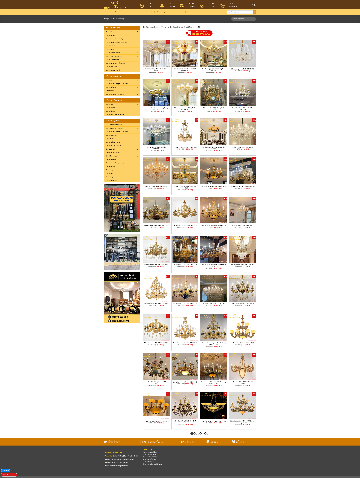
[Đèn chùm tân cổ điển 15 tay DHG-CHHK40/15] (213, 92)
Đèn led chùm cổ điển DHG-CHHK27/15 (156, 225)
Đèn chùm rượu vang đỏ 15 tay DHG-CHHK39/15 (185, 69)
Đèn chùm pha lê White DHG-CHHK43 (242, 147)
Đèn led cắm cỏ (111, 46)
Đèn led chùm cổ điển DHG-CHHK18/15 (156, 264)
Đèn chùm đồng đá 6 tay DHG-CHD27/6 (214, 421)
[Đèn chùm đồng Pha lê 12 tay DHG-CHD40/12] (156, 53)
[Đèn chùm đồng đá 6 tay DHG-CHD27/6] (213, 405)
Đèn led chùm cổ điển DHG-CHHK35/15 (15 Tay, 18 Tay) (214, 265)
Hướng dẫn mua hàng (150, 452)
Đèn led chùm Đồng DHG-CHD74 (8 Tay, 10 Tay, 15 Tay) (214, 343)
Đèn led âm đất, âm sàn (113, 53)
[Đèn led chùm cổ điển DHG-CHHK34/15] (185, 366)
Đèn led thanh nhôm (112, 180)
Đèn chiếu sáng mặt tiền (113, 70)
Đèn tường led (110, 149)
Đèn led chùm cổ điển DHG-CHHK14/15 (185, 343)
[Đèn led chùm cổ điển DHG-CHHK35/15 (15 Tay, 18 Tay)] (213, 249)
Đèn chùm (109, 80)
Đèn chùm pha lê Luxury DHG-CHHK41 (242, 225)
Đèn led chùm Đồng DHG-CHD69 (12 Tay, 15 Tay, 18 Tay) (213, 383)
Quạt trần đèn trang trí (113, 152)
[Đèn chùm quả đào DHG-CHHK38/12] (242, 53)
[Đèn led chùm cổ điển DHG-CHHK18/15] (156, 249)
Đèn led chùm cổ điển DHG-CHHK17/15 (185, 225)
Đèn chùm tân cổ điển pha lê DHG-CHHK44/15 (156, 148)
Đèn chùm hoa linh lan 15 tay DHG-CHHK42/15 (185, 109)
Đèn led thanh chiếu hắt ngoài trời (116, 42)
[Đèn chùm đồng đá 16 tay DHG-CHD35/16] (213, 171)
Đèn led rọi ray (110, 166)
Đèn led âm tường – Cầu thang (115, 63)
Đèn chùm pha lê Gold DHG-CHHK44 (156, 186)
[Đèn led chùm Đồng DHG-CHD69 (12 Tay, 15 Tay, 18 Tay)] (213, 366)
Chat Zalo (6, 471)
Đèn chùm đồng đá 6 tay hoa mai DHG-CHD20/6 (214, 148)
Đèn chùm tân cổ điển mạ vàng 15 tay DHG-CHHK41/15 (156, 109)
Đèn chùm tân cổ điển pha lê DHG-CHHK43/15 (242, 109)
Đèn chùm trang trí (111, 156)
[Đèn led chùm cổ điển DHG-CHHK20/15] (242, 288)
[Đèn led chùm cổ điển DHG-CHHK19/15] (185, 288)
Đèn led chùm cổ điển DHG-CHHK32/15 (185, 264)
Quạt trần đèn (167, 12)
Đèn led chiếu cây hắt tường (114, 39)
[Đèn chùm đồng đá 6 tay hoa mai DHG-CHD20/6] (213, 131)
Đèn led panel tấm (111, 135)
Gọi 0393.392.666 (9, 475)
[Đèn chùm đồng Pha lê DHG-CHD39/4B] (185, 131)
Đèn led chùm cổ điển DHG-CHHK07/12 (243, 343)
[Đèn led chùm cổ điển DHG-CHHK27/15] (156, 210)
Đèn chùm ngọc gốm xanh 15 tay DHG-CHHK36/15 (214, 69)
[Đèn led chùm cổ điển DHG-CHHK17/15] (185, 210)
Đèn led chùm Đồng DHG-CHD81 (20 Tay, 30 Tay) (185, 422)
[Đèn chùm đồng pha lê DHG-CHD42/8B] (242, 249)
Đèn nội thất (154, 12)
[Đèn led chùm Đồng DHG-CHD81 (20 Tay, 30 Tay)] (185, 405)
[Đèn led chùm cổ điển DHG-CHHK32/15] (185, 249)
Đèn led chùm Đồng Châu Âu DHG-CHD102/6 (156, 383)
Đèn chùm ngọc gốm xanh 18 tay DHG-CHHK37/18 (185, 187)
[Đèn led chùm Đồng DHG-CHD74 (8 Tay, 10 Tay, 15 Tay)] (213, 327)
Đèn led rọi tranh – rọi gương (115, 94)
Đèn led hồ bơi (110, 35)
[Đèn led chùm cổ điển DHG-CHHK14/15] (185, 327)
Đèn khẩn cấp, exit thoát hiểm (115, 114)
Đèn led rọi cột (110, 49)
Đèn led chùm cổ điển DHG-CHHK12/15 (156, 304)
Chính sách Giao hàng (150, 457)
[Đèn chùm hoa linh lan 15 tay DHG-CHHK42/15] (185, 92)
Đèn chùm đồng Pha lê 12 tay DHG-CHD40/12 (156, 69)
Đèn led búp (109, 177)
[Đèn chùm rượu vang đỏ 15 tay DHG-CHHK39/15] (185, 53)
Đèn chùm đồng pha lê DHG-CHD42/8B (242, 264)
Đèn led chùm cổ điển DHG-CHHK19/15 (185, 304)
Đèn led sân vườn (128, 12)
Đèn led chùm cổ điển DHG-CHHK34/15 (185, 382)
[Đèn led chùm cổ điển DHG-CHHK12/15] (156, 288)
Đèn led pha (109, 104)
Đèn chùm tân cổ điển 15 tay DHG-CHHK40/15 (213, 109)
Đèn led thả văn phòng (113, 142)
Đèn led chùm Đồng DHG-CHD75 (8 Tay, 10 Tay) (243, 383)
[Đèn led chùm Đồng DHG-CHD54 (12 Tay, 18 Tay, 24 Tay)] (242, 405)
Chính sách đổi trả (148, 462)
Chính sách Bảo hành (149, 459)
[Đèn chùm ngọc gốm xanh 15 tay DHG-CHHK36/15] (213, 53)
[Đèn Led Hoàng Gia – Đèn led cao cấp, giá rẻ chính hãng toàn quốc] (115, 4)
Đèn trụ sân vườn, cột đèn (114, 56)
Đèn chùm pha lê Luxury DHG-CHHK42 (213, 304)
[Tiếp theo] (206, 433)
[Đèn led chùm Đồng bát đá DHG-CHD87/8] (156, 405)
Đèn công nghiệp (181, 12)
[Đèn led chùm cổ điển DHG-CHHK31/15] (213, 210)
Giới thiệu (117, 12)
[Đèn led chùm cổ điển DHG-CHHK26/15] (242, 171)
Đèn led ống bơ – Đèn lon (114, 145)
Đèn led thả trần (111, 87)
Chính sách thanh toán (150, 454)
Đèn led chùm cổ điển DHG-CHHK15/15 (156, 343)
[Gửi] (254, 12)
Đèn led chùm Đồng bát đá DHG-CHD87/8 (156, 421)
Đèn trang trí (142, 12)
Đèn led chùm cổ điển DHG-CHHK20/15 (243, 304)
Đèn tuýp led (110, 138)
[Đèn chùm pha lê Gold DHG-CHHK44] (156, 171)
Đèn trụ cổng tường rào (113, 60)
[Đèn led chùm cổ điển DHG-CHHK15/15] (156, 327)
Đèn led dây (109, 173)
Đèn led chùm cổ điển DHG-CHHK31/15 (214, 225)
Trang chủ (108, 12)
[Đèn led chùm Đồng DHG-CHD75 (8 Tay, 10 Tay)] (242, 366)
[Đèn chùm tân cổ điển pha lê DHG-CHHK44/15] (156, 131)
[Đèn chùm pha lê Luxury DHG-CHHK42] (213, 288)
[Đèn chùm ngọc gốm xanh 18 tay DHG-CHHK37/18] (185, 171)
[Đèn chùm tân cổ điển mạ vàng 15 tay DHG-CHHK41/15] (156, 92)
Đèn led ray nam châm (113, 170)
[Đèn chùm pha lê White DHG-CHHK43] (242, 131)
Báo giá (192, 12)
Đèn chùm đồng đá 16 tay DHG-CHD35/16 (213, 186)
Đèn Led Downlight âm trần (114, 128)
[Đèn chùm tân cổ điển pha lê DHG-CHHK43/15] (242, 92)
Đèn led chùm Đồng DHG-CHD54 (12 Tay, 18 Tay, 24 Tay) (242, 422)
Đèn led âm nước (111, 32)
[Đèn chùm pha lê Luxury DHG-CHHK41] (242, 210)
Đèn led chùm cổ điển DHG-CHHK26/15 (243, 186)
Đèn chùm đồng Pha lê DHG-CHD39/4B (185, 147)
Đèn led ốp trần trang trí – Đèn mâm (117, 84)
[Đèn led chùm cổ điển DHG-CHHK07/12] (242, 327)
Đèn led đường (110, 111)
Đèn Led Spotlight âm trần (114, 125)
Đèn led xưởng (110, 108)
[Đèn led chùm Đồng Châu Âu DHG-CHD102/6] (156, 366)
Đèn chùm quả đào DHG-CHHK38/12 (242, 69)
